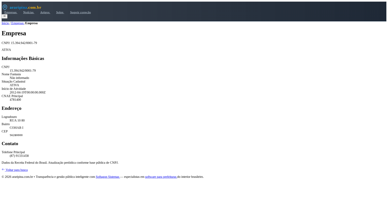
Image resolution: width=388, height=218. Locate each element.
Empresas (10, 12)
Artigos (45, 12)
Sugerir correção (80, 12)
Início (6, 23)
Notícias (28, 12)
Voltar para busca (16, 170)
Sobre (60, 12)
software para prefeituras (161, 176)
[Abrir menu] (4, 16)
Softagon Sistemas (108, 176)
